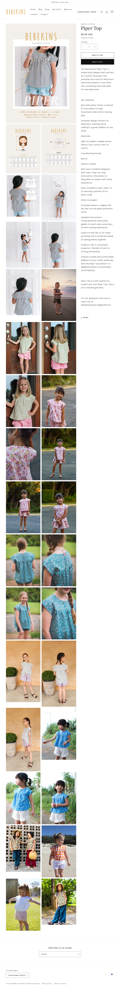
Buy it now (98, 62)
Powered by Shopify (33, 984)
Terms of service (60, 984)
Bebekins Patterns (18, 984)
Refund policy (47, 984)
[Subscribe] (78, 954)
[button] (101, 11)
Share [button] (85, 317)
